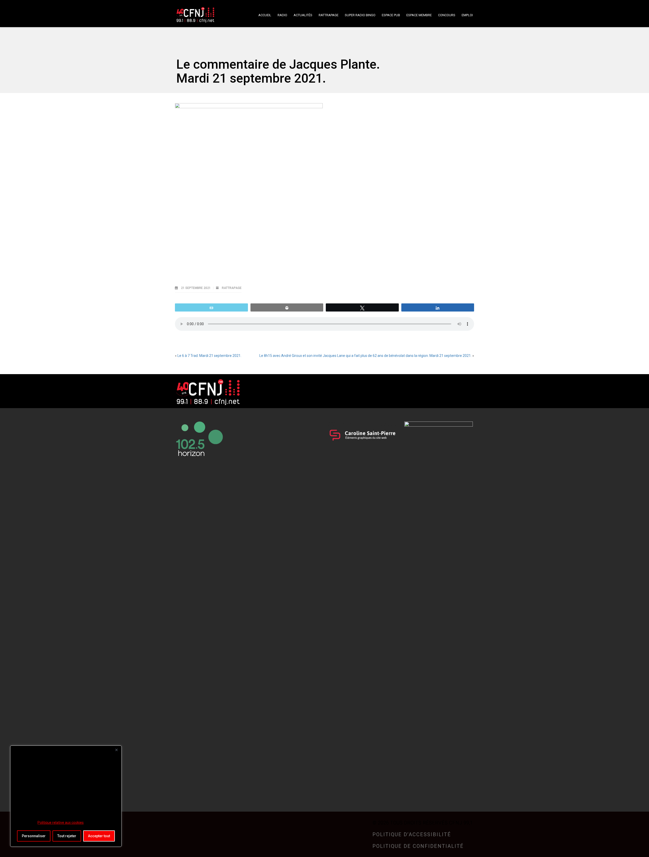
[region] (66, 796)
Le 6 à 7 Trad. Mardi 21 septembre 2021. (209, 356)
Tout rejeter (66, 836)
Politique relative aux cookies (61, 822)
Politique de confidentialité (418, 846)
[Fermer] (116, 750)
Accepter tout (99, 836)
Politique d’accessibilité (411, 834)
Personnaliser (34, 836)
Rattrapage (232, 288)
